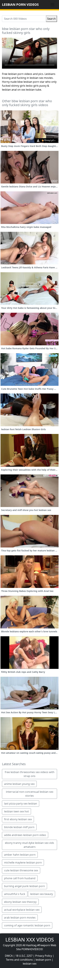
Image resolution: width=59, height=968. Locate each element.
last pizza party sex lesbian (20, 803)
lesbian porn (43, 959)
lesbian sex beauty (41, 894)
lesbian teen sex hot (16, 811)
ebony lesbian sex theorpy (20, 902)
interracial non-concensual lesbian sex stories (29, 793)
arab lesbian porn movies (20, 917)
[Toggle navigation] (52, 4)
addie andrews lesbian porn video (25, 835)
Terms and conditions (19, 959)
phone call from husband (19, 878)
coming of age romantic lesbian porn (27, 925)
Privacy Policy (43, 956)
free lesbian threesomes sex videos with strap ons (29, 774)
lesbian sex (29, 963)
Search (51, 18)
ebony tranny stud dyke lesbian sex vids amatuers (29, 845)
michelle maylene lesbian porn (23, 862)
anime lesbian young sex (19, 784)
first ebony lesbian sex (18, 819)
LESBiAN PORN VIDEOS (20, 4)
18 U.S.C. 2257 (23, 956)
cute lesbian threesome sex (21, 870)
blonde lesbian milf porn (19, 827)
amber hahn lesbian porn (20, 854)
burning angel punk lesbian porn (24, 886)
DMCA (9, 956)
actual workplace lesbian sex (21, 909)
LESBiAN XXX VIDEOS (29, 939)
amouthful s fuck (14, 894)
